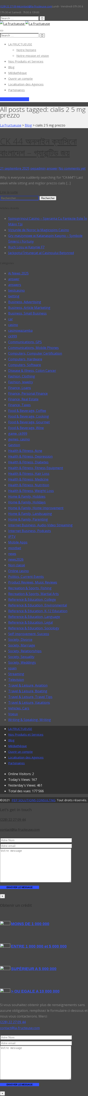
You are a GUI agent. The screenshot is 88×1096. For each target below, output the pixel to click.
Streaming (16, 674)
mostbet (14, 548)
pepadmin (38, 168)
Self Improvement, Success (28, 634)
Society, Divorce (20, 639)
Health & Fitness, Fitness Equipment (35, 468)
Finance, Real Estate (23, 399)
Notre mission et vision (32, 56)
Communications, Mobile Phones (33, 347)
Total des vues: (20, 791)
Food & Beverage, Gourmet (29, 422)
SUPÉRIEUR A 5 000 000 (33, 969)
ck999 (12, 336)
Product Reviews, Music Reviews (32, 582)
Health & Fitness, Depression (30, 456)
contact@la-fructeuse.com (20, 829)
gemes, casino (19, 439)
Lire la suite (9, 192)
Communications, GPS (25, 342)
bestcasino (16, 290)
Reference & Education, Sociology (33, 628)
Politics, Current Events (26, 576)
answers (14, 284)
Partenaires (16, 90)
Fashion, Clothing (21, 376)
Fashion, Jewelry (20, 382)
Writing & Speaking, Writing (29, 719)
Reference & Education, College (32, 599)
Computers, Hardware (25, 359)
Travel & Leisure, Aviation (27, 685)
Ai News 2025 (18, 273)
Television (16, 679)
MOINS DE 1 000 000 (30, 924)
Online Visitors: (20, 774)
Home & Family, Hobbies (26, 496)
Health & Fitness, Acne (25, 450)
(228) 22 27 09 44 (13, 819)
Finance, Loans (19, 388)
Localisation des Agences (26, 84)
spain (12, 668)
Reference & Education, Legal (30, 622)
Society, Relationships (25, 651)
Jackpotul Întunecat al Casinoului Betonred (41, 253)
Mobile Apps (17, 542)
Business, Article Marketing (29, 307)
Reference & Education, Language (34, 616)
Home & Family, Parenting (28, 519)
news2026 (16, 559)
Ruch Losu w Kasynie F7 (26, 247)
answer (52, 168)
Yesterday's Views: (22, 785)
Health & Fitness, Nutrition (28, 485)
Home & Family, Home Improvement (35, 508)
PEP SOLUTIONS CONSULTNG (33, 800)
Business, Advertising (24, 302)
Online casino (18, 571)
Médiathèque (17, 73)
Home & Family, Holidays (27, 502)
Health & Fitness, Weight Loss (31, 491)
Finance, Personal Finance (28, 393)
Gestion (14, 445)
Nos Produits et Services (25, 61)
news (12, 553)
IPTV (12, 536)
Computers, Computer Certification (35, 353)
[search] (19, 18)
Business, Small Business (27, 313)
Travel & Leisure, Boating (27, 691)
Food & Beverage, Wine (26, 428)
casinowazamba (20, 330)
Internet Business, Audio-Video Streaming (40, 525)
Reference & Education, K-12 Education (37, 611)
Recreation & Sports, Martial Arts (33, 594)
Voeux (13, 714)
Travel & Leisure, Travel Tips (30, 697)
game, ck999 (17, 433)
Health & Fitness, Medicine (28, 479)
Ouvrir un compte (20, 78)
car (10, 319)
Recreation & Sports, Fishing (30, 588)
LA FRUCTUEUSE (20, 44)
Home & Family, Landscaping (30, 513)
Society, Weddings (22, 662)
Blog (11, 67)
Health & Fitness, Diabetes (28, 462)
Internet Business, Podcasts (29, 531)
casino (13, 325)
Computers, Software (24, 365)
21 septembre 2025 (14, 168)
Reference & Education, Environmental (37, 605)
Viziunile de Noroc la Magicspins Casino (38, 230)
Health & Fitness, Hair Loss (28, 473)
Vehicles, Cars (18, 708)
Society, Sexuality (21, 656)
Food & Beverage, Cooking (28, 416)
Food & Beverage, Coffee (27, 410)
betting (13, 296)
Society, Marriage (21, 645)
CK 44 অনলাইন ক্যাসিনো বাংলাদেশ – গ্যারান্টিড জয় (38, 147)
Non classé (16, 565)
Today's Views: (19, 779)
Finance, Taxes (19, 405)
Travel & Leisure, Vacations (29, 702)
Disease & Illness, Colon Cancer (32, 370)
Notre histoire (26, 50)
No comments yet (72, 168)
